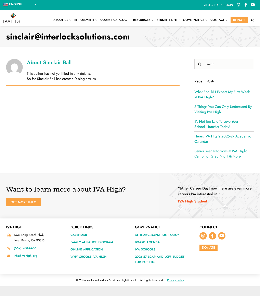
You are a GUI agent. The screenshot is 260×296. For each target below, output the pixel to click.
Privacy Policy (175, 280)
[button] (252, 20)
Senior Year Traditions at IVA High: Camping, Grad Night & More (220, 153)
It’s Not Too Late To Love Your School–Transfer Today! (216, 124)
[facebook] (212, 236)
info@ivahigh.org (25, 255)
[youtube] (221, 236)
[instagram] (203, 236)
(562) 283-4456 (25, 248)
